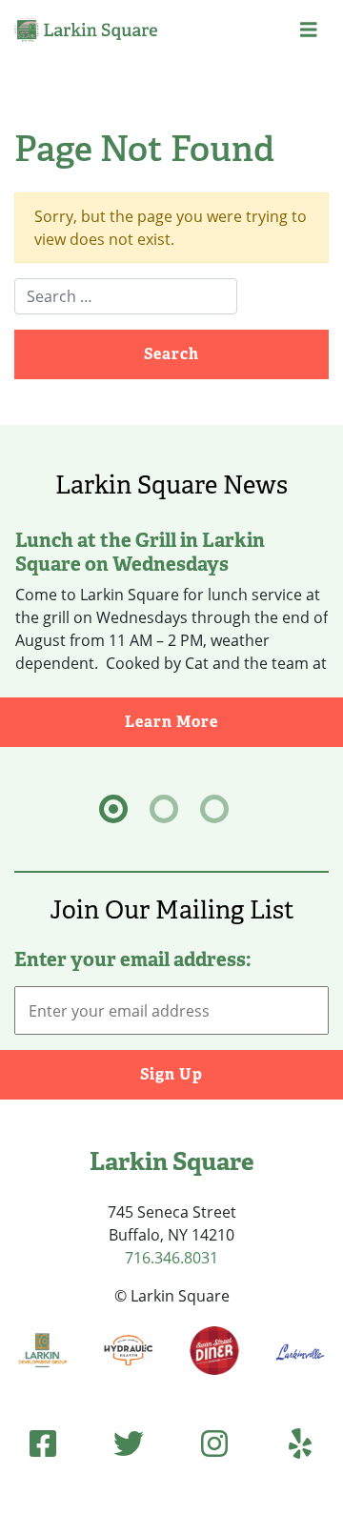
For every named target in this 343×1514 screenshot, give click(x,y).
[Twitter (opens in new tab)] (129, 1443)
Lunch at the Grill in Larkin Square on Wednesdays (140, 551)
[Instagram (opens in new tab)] (214, 1443)
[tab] (113, 809)
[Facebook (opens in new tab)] (43, 1443)
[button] (309, 30)
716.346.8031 (171, 1257)
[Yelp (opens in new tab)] (300, 1443)
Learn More (234, 721)
